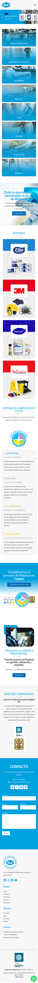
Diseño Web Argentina (25, 973)
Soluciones (7, 903)
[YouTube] (15, 881)
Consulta (5, 813)
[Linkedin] (21, 787)
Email (4, 804)
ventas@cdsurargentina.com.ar (13, 932)
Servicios (6, 913)
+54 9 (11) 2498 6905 (10, 935)
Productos (6, 897)
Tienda (5, 921)
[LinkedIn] (12, 881)
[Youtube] (26, 787)
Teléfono (23, 804)
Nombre (5, 795)
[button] (2, 17)
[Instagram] (17, 787)
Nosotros (6, 894)
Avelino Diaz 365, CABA (11, 937)
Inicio (5, 891)
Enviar (6, 833)
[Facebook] (12, 787)
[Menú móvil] (35, 5)
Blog (4, 916)
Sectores (6, 900)
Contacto (6, 919)
